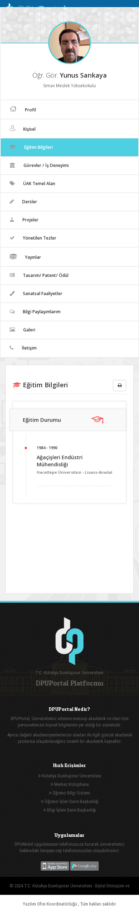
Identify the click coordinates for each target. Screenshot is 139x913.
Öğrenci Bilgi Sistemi (70, 793)
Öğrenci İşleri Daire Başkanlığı (70, 801)
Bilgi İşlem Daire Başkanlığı (71, 810)
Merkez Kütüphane (71, 784)
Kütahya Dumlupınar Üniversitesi (71, 775)
